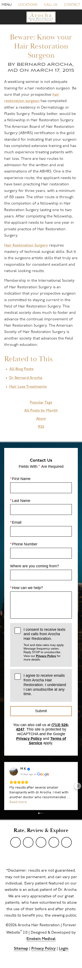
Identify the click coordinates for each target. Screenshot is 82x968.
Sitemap (21, 949)
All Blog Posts (21, 369)
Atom (41, 419)
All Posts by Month (41, 411)
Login (63, 949)
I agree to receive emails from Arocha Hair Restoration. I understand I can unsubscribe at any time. (45, 684)
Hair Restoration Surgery (26, 246)
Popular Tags (41, 403)
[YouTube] (15, 842)
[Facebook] (41, 842)
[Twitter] (28, 842)
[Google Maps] (66, 842)
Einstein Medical (41, 939)
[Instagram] (54, 842)
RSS (41, 427)
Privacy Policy (46, 656)
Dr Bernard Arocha (25, 378)
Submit (41, 711)
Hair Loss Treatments (28, 387)
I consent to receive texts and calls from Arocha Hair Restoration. (44, 644)
